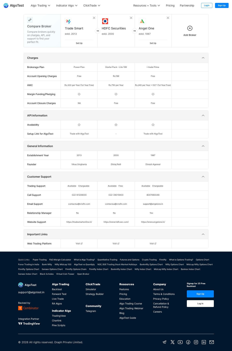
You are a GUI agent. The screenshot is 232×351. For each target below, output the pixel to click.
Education (124, 298)
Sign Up (222, 5)
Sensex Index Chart (27, 274)
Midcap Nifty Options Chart (199, 264)
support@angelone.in (153, 204)
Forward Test (59, 294)
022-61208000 (79, 195)
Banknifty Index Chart (121, 269)
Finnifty (162, 259)
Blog (121, 313)
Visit (78, 243)
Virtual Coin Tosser (65, 274)
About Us (158, 289)
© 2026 (23, 342)
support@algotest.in (31, 292)
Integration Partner (28, 318)
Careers (157, 311)
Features (124, 289)
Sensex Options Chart (52, 269)
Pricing (123, 294)
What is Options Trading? (181, 259)
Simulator (91, 289)
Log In (200, 303)
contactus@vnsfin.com (79, 204)
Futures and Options (129, 259)
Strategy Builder (95, 294)
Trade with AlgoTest (79, 133)
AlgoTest (30, 285)
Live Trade (58, 298)
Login (206, 5)
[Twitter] (172, 342)
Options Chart (202, 259)
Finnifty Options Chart (28, 269)
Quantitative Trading (107, 259)
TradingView (59, 315)
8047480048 (153, 195)
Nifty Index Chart (143, 269)
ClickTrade (93, 284)
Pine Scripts (58, 325)
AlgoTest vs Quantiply (84, 264)
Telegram (91, 311)
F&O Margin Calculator (60, 259)
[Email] (211, 342)
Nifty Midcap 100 (63, 264)
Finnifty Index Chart (98, 269)
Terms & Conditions (164, 294)
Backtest (57, 289)
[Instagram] (196, 342)
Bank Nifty (47, 264)
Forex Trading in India (28, 264)
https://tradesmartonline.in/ (79, 222)
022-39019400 (116, 195)
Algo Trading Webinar (131, 308)
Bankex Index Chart (190, 269)
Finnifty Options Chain (75, 269)
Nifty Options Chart (174, 264)
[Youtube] (180, 342)
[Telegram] (164, 342)
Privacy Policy (161, 298)
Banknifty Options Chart (151, 264)
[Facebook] (188, 342)
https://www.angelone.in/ (153, 222)
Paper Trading (40, 259)
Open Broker (83, 274)
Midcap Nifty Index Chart (166, 269)
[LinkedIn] (204, 342)
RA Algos (57, 303)
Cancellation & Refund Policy (161, 305)
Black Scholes (46, 274)
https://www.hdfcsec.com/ (116, 222)
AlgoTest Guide (127, 317)
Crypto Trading (149, 259)
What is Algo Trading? (84, 259)
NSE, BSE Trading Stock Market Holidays (117, 264)
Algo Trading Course (130, 303)
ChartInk (56, 320)
